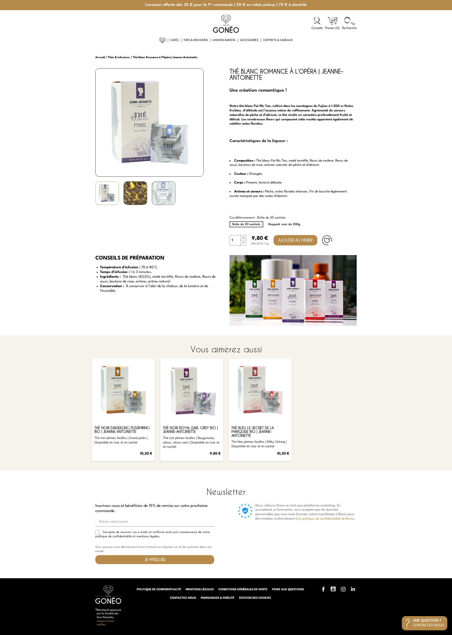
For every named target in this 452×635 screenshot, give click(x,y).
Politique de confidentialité (159, 589)
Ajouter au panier (295, 240)
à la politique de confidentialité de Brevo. (325, 518)
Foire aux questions (288, 589)
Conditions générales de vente (242, 589)
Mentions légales (200, 589)
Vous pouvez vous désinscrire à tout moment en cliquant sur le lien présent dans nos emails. (153, 549)
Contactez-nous (183, 598)
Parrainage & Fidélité (217, 598)
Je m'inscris (154, 559)
